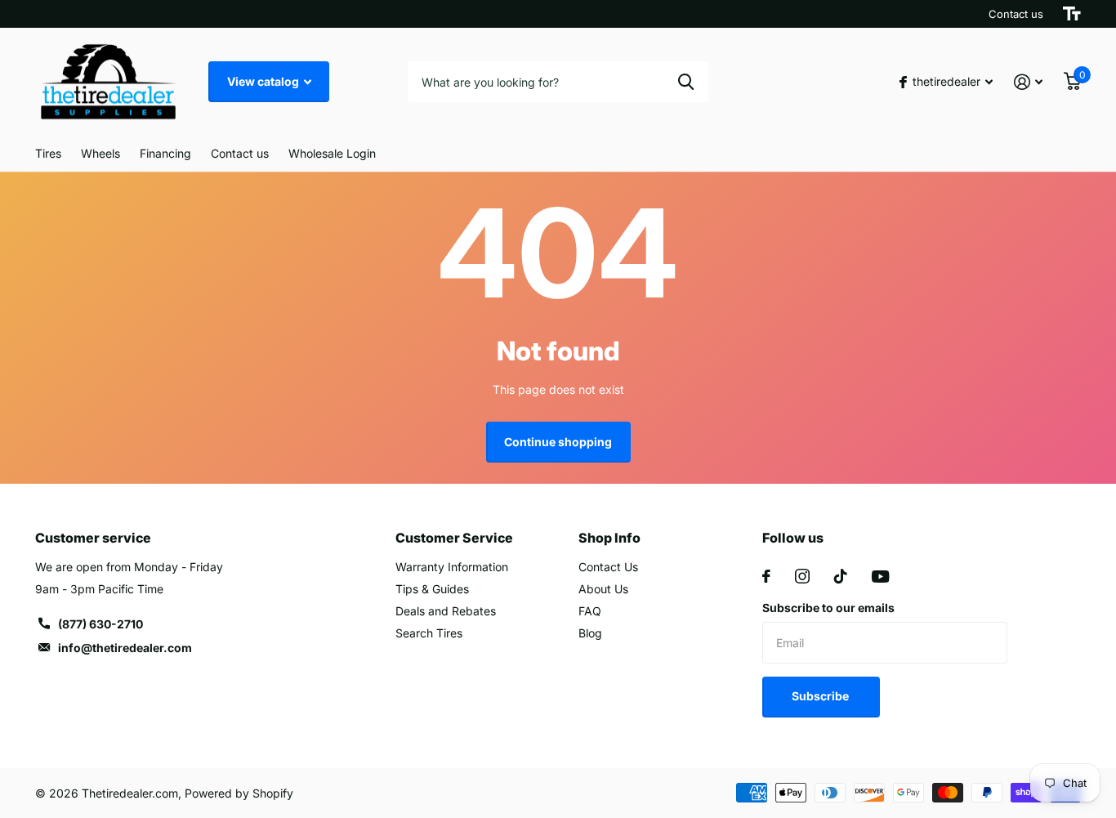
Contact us (1016, 13)
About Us (603, 589)
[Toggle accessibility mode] (1072, 14)
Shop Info (609, 538)
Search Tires (428, 633)
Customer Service (454, 538)
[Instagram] (802, 576)
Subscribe (821, 696)
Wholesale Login (332, 153)
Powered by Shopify (239, 793)
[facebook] (766, 576)
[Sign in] (1028, 82)
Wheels (100, 153)
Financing (165, 153)
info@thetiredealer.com (125, 648)
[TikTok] (840, 576)
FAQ (589, 611)
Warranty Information (451, 567)
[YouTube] (880, 576)
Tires (48, 153)
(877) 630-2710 (100, 624)
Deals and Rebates (445, 611)
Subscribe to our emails (828, 608)
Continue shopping (558, 442)
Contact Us (608, 567)
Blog (590, 633)
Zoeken (685, 81)
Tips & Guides (432, 589)
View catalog (264, 81)
